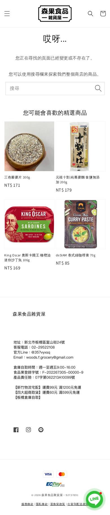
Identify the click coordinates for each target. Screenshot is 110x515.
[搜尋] (98, 88)
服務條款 (27, 504)
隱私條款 (42, 504)
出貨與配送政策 (78, 504)
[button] (7, 13)
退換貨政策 (57, 504)
